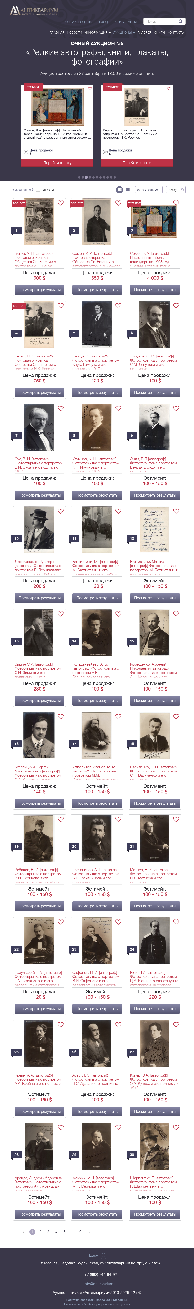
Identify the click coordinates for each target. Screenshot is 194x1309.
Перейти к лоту (57, 162)
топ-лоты (47, 189)
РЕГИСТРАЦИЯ (125, 22)
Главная (57, 32)
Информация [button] (96, 32)
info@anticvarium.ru (101, 1284)
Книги (159, 32)
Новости (74, 32)
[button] (22, 189)
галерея (144, 32)
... (72, 1231)
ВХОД (103, 22)
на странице (148, 189)
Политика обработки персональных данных (97, 1300)
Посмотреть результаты (40, 290)
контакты (176, 32)
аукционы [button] (122, 32)
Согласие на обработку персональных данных (97, 1304)
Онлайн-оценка (79, 22)
